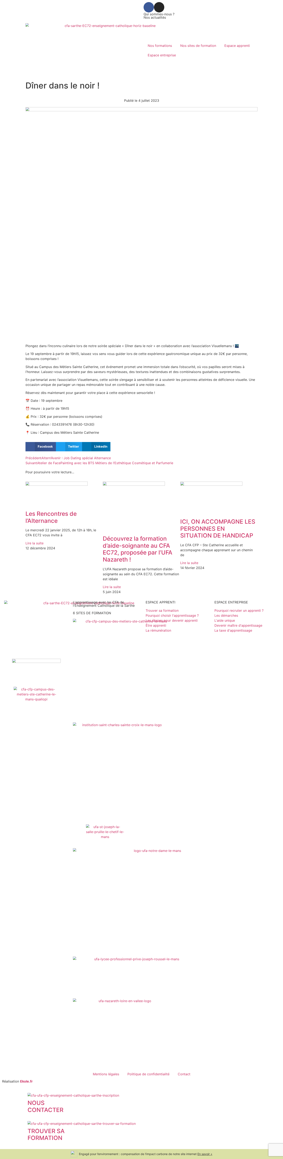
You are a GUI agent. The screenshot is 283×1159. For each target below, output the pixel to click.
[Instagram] (159, 7)
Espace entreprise (162, 55)
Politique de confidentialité (148, 1074)
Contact (184, 1074)
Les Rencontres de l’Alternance (51, 517)
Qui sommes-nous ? (159, 14)
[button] (40, 446)
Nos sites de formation (198, 46)
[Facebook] (149, 7)
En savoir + (204, 1154)
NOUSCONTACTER (45, 1106)
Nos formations (160, 46)
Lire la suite (34, 543)
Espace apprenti (237, 46)
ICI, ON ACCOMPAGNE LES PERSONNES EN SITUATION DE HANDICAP (217, 528)
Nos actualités (155, 17)
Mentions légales (106, 1074)
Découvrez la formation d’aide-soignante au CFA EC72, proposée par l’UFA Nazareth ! (137, 549)
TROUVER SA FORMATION (46, 1135)
